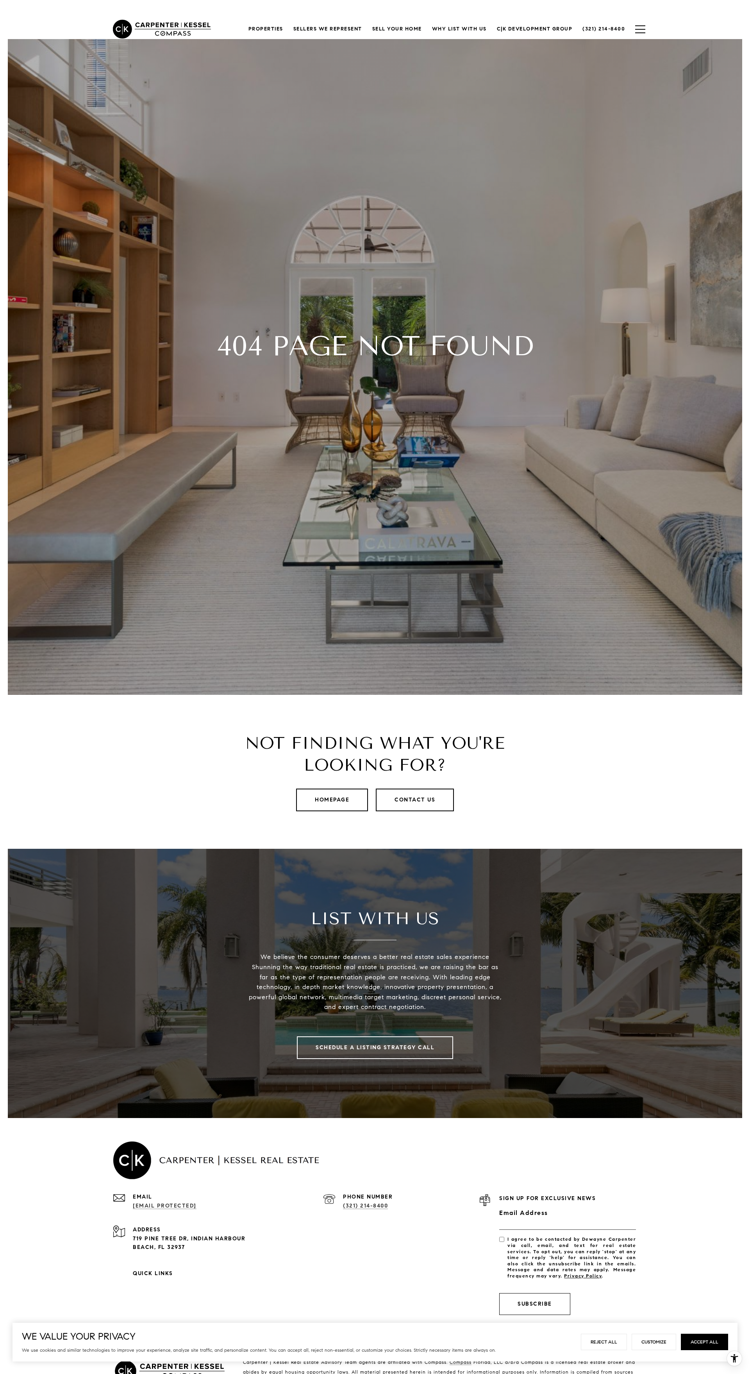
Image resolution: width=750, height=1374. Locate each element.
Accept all (704, 1342)
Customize (653, 1342)
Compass (460, 1362)
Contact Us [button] (415, 799)
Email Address (523, 1213)
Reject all (604, 1342)
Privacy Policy (583, 1276)
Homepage (332, 799)
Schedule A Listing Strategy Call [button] (375, 1047)
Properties (265, 29)
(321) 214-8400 (365, 1205)
